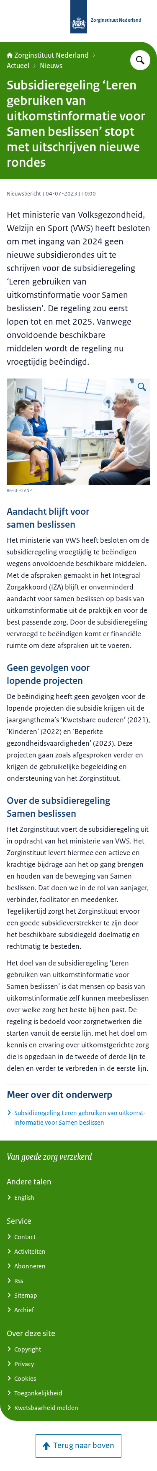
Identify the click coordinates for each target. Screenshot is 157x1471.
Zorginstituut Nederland (51, 55)
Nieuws (51, 65)
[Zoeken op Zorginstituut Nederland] (140, 60)
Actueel (18, 65)
